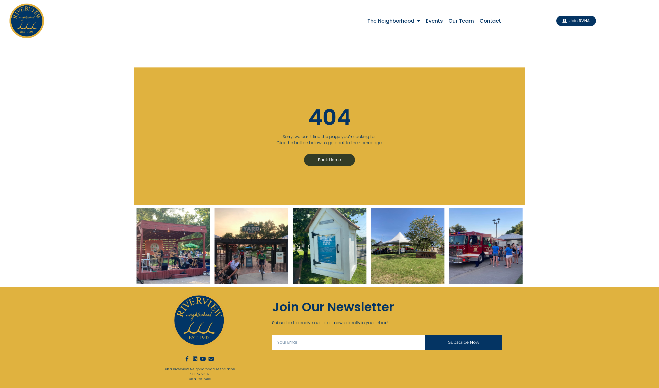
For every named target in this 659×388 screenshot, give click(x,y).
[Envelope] (211, 358)
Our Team (461, 20)
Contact (490, 20)
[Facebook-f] (187, 358)
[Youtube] (203, 358)
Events (434, 20)
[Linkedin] (195, 358)
